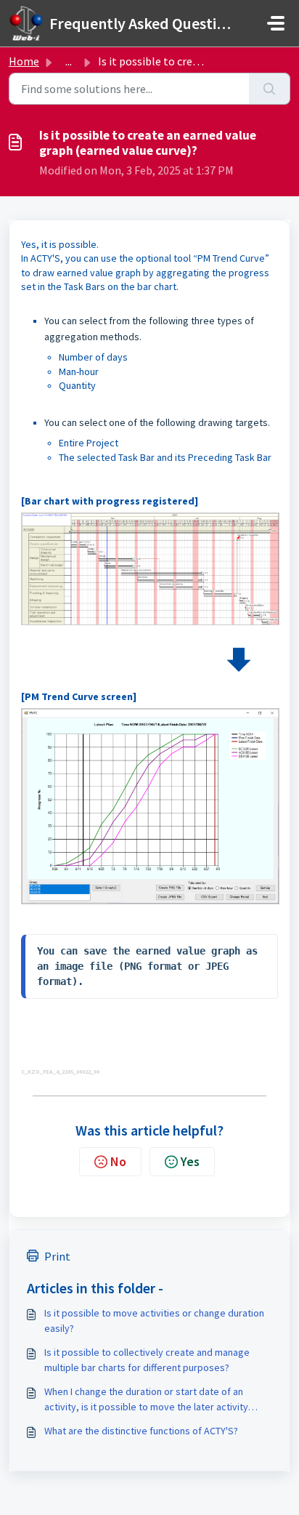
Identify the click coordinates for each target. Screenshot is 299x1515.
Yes (190, 1161)
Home (24, 61)
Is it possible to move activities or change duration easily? (154, 1320)
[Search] (269, 89)
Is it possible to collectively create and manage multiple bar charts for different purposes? (147, 1360)
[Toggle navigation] (275, 23)
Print (57, 1256)
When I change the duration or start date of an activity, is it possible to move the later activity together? (146, 1400)
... (68, 61)
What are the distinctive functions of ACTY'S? (141, 1430)
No (118, 1161)
